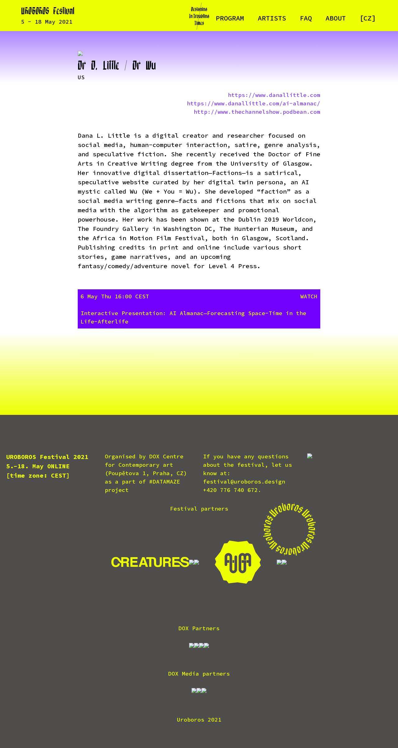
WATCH (308, 296)
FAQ (306, 18)
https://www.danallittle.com (274, 95)
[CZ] (367, 18)
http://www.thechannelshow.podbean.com (257, 111)
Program (230, 18)
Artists (272, 18)
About (336, 18)
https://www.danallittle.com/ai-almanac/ (253, 103)
